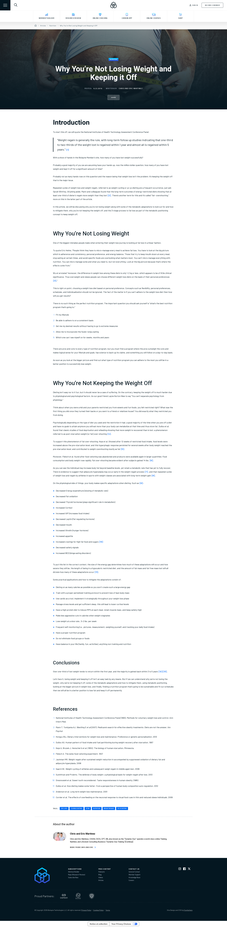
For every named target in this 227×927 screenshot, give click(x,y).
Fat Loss (64, 808)
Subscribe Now (73, 877)
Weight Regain (109, 808)
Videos (100, 877)
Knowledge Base (134, 877)
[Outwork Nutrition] (78, 896)
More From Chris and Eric (81, 847)
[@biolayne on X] (189, 869)
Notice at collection (98, 924)
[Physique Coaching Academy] (91, 896)
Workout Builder (73, 872)
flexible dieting (76, 808)
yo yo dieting (122, 808)
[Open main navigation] (5, 5)
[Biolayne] (113, 5)
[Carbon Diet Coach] (64, 896)
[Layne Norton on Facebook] (184, 869)
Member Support (134, 874)
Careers (131, 880)
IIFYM (87, 808)
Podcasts (101, 872)
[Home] (36, 25)
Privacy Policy (86, 910)
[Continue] (129, 841)
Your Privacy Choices (121, 924)
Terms (108, 910)
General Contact (134, 872)
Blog (99, 874)
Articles (101, 880)
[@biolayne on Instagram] (179, 869)
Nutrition (113, 59)
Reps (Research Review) (76, 874)
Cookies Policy (98, 910)
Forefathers (188, 910)
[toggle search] (15, 5)
